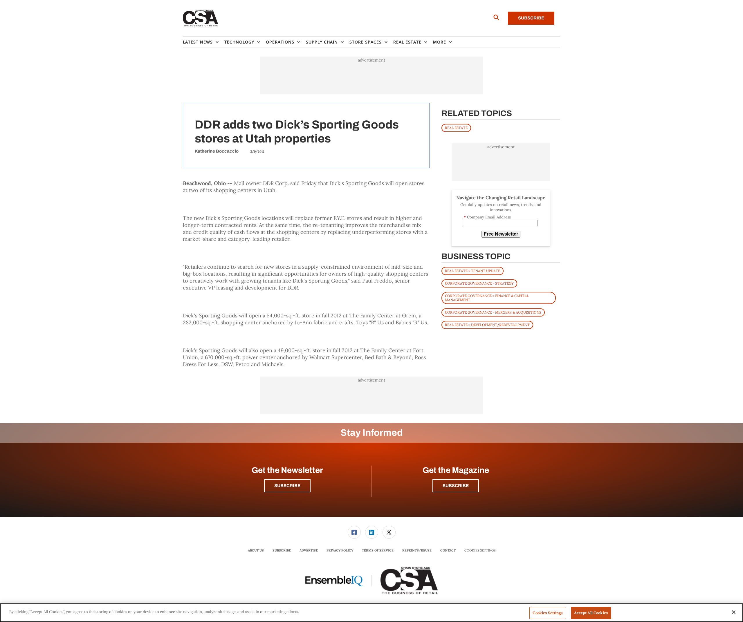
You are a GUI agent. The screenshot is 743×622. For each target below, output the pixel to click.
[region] (371, 612)
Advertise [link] (309, 550)
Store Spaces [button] (365, 42)
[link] (354, 532)
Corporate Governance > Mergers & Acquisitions (493, 312)
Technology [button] (239, 42)
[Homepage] (201, 18)
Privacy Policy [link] (340, 550)
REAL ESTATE (456, 127)
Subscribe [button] (287, 485)
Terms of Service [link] (378, 550)
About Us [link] (256, 550)
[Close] (733, 612)
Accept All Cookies (591, 612)
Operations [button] (280, 42)
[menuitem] (203, 42)
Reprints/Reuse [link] (417, 550)
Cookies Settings (479, 550)
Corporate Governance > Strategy (479, 283)
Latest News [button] (198, 42)
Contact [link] (448, 550)
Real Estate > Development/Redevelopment (487, 324)
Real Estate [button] (407, 42)
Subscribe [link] (282, 550)
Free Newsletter (501, 234)
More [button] (439, 42)
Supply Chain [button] (322, 42)
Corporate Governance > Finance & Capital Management (487, 297)
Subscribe (531, 18)
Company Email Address (487, 217)
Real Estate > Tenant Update (472, 270)
